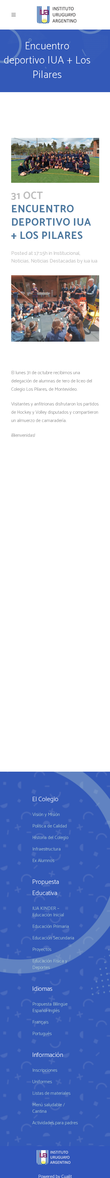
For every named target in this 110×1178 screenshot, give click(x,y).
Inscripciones (44, 1070)
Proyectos (41, 949)
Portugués (42, 1034)
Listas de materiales (51, 1093)
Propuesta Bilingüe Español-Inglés (49, 1007)
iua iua (90, 261)
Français (40, 1022)
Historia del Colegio (50, 838)
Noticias (20, 261)
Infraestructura (46, 849)
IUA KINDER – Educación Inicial (48, 911)
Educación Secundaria (53, 938)
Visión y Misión (46, 815)
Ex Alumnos (43, 861)
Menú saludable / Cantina (48, 1108)
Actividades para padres (55, 1123)
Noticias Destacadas (53, 261)
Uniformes (42, 1082)
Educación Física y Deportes (49, 964)
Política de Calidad (49, 826)
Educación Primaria (50, 926)
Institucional (66, 253)
